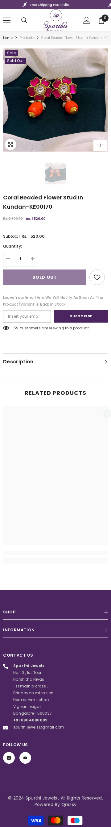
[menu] (6, 20)
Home (8, 38)
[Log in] (86, 20)
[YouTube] (25, 758)
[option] (55, 100)
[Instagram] (9, 758)
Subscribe (81, 316)
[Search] (24, 20)
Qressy (68, 804)
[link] (97, 277)
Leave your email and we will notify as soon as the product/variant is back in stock (53, 301)
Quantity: (12, 246)
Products (27, 38)
